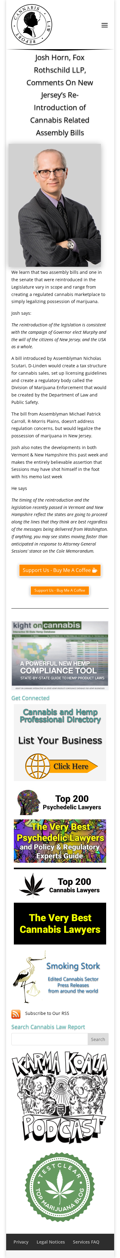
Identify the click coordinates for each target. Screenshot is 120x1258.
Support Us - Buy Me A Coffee (57, 570)
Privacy (21, 1242)
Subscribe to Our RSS (47, 1013)
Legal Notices (51, 1242)
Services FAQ (86, 1242)
